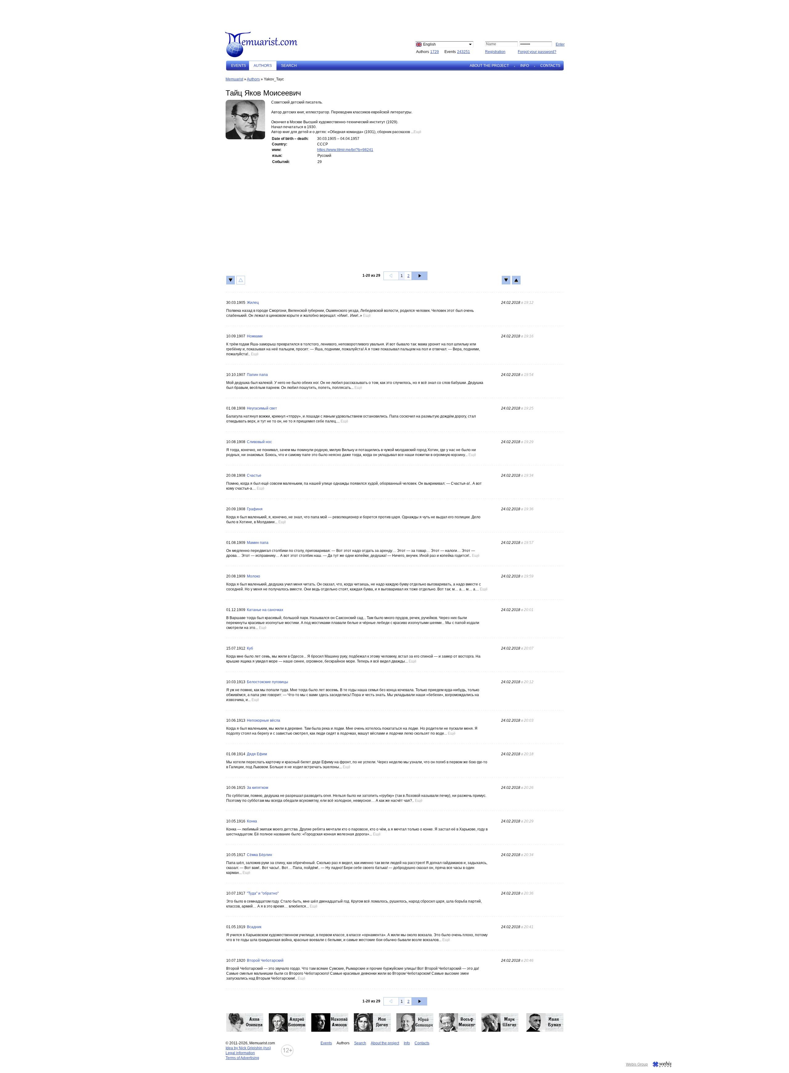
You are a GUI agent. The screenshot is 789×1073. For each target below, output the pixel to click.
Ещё (417, 132)
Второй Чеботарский (265, 960)
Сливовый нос (259, 442)
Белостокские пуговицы (267, 682)
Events (238, 65)
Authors (253, 79)
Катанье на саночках (265, 610)
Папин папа (257, 375)
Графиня (255, 509)
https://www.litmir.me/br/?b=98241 (345, 150)
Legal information (240, 1053)
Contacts (550, 65)
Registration (495, 52)
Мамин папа (257, 543)
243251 (463, 52)
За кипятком (257, 787)
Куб (250, 648)
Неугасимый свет (262, 408)
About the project (489, 65)
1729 (434, 52)
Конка (252, 821)
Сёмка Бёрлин (259, 855)
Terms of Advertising (242, 1058)
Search (289, 65)
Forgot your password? (537, 52)
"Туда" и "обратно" (263, 893)
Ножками (255, 336)
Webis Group (637, 1064)
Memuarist (234, 79)
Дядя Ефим (257, 754)
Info (524, 65)
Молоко (253, 576)
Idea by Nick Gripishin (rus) (248, 1048)
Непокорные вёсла (263, 720)
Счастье (254, 475)
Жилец (253, 302)
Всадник (254, 927)
